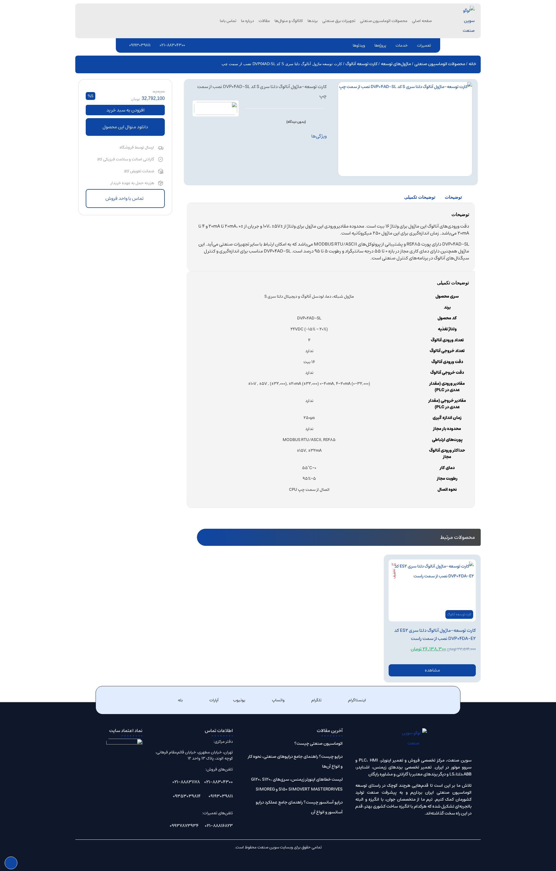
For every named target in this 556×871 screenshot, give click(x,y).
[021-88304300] (156, 45)
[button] (125, 127)
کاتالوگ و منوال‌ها (289, 20)
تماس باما (228, 20)
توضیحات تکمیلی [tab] (419, 197)
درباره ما (247, 20)
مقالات (264, 20)
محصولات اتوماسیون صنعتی (383, 20)
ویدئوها (359, 45)
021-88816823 (219, 826)
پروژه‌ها (380, 45)
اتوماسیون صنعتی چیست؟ (318, 743)
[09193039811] (125, 45)
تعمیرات (424, 45)
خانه (472, 64)
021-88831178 (186, 782)
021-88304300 (172, 45)
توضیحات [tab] (453, 197)
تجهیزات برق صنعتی (338, 20)
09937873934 (184, 826)
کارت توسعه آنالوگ (361, 64)
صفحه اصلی (422, 20)
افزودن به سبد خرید (125, 110)
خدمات (402, 45)
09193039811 (139, 45)
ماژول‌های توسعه (396, 64)
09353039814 (187, 796)
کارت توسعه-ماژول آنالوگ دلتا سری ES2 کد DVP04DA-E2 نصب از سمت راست (435, 634)
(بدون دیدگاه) (296, 122)
